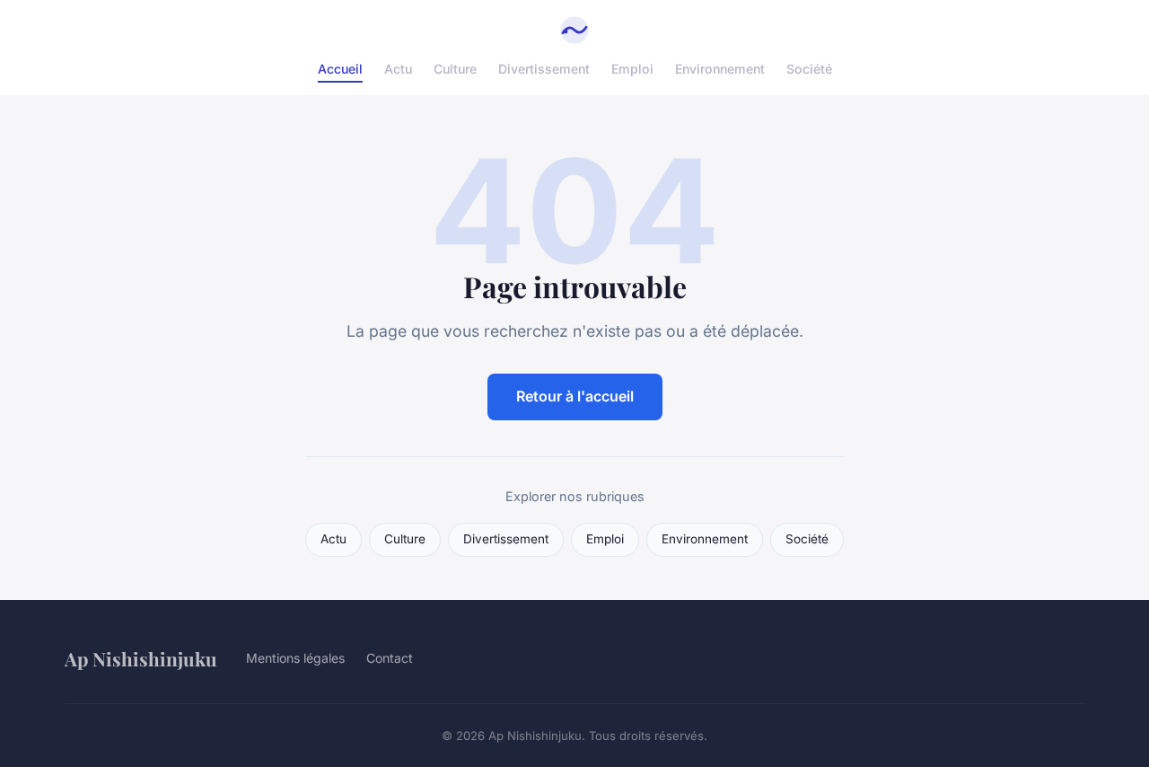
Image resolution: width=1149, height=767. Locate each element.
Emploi (632, 68)
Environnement (720, 68)
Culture (455, 68)
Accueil (340, 68)
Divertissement (544, 68)
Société (809, 68)
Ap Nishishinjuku (141, 658)
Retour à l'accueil (575, 396)
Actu (398, 68)
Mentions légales (295, 658)
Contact (389, 658)
